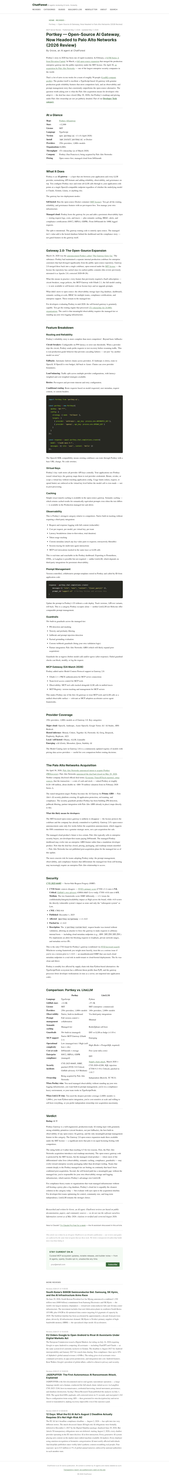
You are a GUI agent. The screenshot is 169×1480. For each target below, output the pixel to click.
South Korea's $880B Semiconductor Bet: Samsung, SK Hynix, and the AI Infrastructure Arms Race (82, 1294)
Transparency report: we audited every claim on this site (84, 1470)
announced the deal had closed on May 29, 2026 (97, 774)
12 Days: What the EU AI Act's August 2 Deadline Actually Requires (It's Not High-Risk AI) (79, 1416)
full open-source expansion (88, 61)
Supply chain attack (97, 1061)
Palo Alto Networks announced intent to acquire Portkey (86, 770)
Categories (49, 9)
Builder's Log (75, 9)
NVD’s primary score (87, 889)
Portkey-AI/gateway (67, 120)
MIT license (96, 201)
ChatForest (39, 4)
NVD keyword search (110, 946)
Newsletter (91, 9)
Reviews (36, 9)
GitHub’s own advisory (67, 892)
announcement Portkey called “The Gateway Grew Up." (90, 255)
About (103, 9)
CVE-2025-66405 (53, 883)
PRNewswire (52, 774)
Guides (61, 9)
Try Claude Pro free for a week (73, 1225)
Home (51, 20)
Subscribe (112, 1264)
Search (113, 9)
